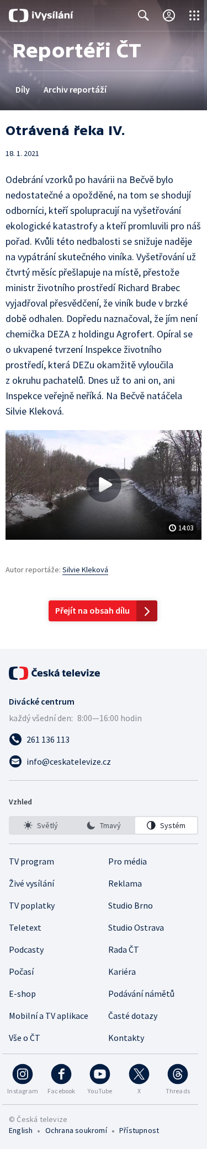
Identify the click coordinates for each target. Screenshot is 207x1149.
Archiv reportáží (75, 89)
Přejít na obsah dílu (92, 610)
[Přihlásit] (169, 15)
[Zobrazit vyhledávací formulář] (143, 15)
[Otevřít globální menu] (194, 15)
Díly (22, 89)
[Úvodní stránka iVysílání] (41, 15)
